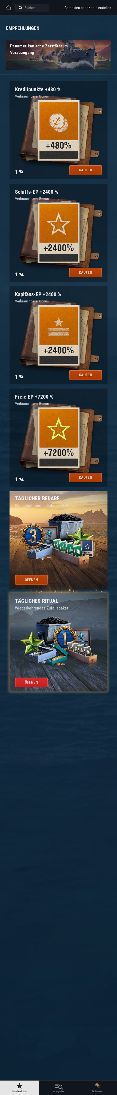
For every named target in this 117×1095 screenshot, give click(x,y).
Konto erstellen (99, 7)
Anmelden (72, 7)
